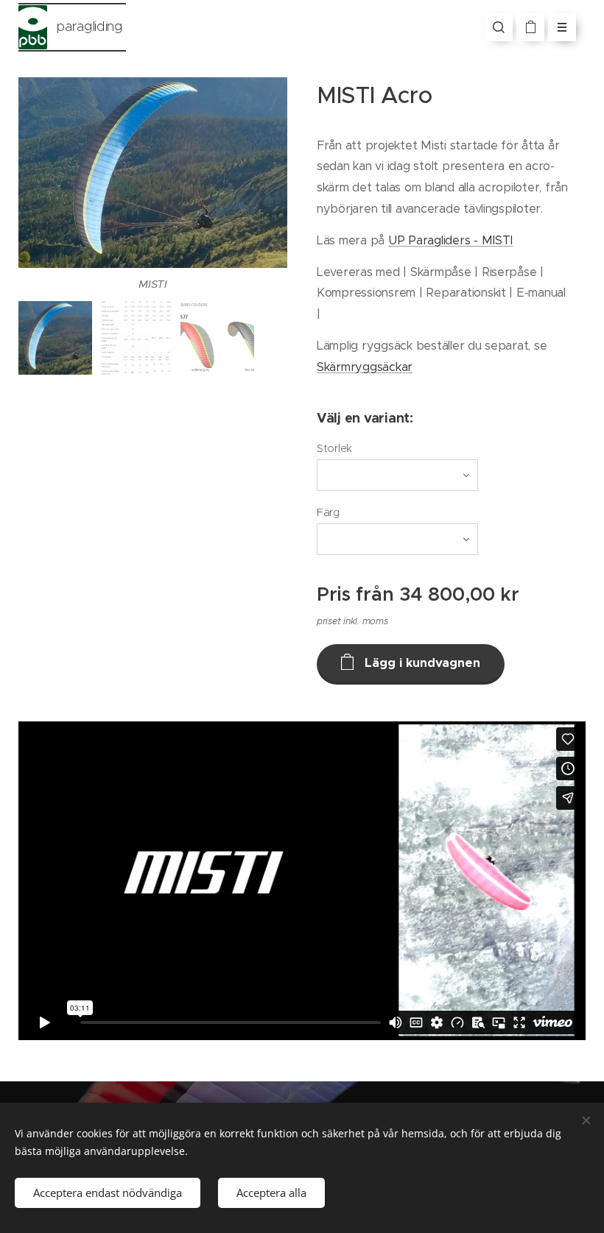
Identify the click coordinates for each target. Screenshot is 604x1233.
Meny (562, 27)
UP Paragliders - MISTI (450, 240)
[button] (499, 27)
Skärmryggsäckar (364, 366)
